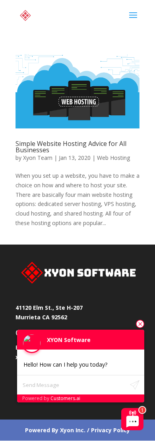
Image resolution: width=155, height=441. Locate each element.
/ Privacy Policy (107, 430)
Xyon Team (37, 157)
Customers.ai (65, 398)
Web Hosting (113, 157)
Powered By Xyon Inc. (55, 430)
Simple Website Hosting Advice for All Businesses (70, 146)
